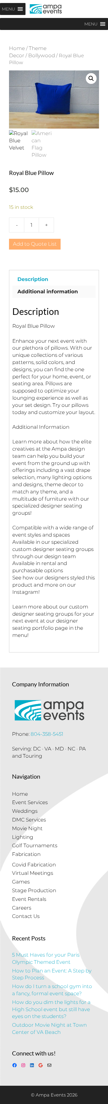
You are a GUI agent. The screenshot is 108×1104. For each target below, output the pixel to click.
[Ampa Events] (45, 9)
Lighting (22, 837)
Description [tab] (32, 279)
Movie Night (27, 828)
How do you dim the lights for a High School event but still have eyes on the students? (51, 1009)
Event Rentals (29, 899)
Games (21, 882)
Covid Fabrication (34, 865)
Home (17, 48)
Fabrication (26, 854)
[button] (91, 78)
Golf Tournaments (34, 845)
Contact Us (26, 916)
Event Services (30, 802)
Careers (21, 908)
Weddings (25, 811)
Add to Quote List (35, 244)
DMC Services (29, 820)
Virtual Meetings (32, 873)
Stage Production (34, 890)
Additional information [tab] (47, 291)
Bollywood (41, 55)
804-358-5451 (47, 734)
